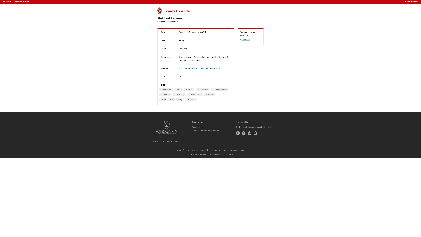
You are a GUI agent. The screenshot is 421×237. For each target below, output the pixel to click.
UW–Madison (16, 2)
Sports (189, 89)
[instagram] (249, 133)
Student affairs (220, 89)
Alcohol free (195, 94)
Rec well (210, 94)
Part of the (166, 142)
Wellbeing (180, 94)
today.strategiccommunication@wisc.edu (256, 127)
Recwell (191, 99)
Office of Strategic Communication (205, 131)
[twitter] (244, 133)
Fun (178, 89)
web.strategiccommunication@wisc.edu (229, 150)
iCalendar (246, 39)
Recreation (166, 89)
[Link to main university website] (167, 135)
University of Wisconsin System (223, 154)
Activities (166, 94)
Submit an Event (411, 2)
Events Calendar (177, 11)
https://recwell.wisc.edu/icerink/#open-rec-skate (200, 68)
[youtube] (255, 133)
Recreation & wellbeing (172, 99)
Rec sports (203, 89)
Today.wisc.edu (197, 127)
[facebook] (238, 133)
